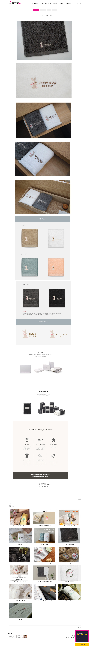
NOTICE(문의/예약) (70, 3)
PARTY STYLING (35, 3)
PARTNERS (78, 3)
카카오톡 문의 (82, 644)
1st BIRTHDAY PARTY (46, 3)
